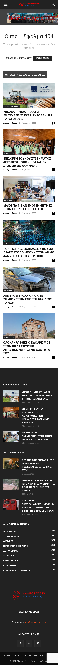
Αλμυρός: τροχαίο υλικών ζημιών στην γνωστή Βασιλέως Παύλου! (27, 299)
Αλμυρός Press (10, 123)
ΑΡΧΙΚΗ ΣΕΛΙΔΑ (42, 58)
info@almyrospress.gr (36, 622)
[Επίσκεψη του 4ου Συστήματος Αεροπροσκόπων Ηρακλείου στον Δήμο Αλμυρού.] (29, 142)
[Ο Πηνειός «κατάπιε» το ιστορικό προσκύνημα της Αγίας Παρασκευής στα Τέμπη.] (11, 484)
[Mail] (29, 643)
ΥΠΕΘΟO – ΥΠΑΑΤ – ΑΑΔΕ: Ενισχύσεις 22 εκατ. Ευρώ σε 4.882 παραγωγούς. (27, 115)
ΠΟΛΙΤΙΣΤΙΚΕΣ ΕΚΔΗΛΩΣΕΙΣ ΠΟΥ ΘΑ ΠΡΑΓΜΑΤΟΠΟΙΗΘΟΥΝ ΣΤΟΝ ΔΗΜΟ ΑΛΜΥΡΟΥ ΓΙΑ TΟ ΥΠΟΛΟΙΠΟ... (28, 252)
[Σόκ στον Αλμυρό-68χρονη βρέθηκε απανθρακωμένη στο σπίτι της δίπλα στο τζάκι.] (11, 504)
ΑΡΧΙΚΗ (7, 655)
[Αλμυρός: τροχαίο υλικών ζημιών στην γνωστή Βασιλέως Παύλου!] (29, 279)
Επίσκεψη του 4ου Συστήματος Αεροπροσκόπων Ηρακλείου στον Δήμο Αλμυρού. (27, 162)
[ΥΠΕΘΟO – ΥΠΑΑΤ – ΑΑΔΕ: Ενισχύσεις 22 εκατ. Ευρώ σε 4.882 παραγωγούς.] (29, 95)
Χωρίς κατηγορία (11, 106)
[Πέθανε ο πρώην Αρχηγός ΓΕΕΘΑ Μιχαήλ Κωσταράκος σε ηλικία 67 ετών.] (11, 463)
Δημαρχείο (9, 153)
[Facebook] (20, 643)
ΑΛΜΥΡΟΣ (8, 200)
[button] (5, 4)
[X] (37, 643)
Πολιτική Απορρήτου (26, 655)
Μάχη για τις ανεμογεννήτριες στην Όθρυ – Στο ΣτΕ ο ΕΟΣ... (27, 207)
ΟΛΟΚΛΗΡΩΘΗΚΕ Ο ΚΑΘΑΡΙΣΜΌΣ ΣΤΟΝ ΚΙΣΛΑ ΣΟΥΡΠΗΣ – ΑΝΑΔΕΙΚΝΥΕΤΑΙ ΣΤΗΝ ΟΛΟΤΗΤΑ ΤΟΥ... (26, 348)
